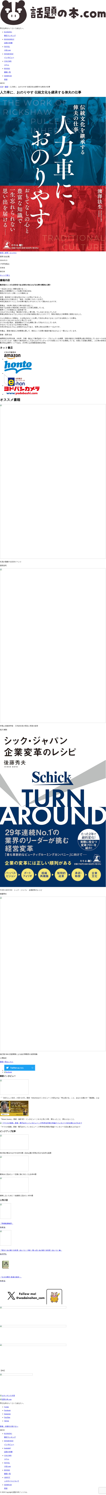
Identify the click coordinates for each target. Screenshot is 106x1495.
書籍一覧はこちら (6, 1062)
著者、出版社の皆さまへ (9, 1426)
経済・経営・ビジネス (8, 253)
